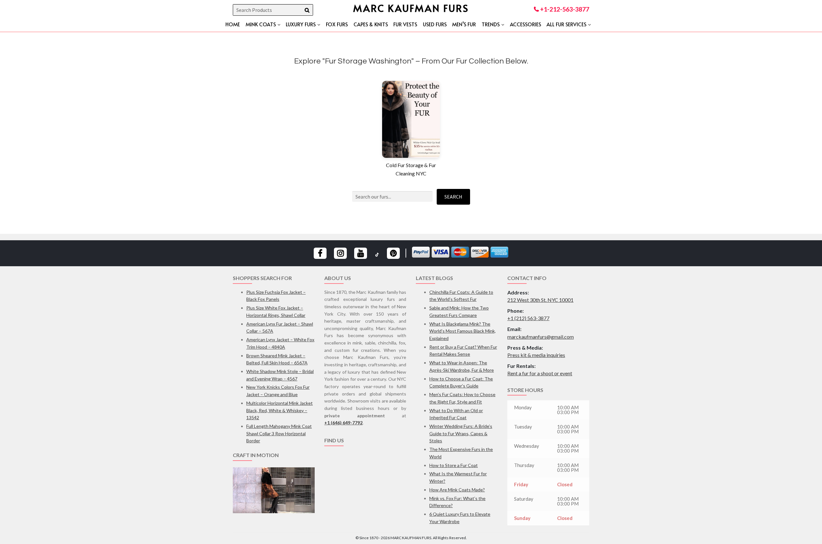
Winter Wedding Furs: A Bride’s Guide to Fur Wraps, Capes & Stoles (460, 433)
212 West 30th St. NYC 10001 (540, 300)
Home (232, 24)
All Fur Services (566, 24)
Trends (491, 24)
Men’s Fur (464, 24)
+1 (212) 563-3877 (528, 318)
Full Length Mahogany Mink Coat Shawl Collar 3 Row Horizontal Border (279, 433)
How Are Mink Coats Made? (457, 489)
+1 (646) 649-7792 (343, 422)
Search (453, 196)
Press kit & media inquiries (536, 355)
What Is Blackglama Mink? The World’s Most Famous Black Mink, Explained (462, 331)
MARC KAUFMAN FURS (411, 7)
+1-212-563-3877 (564, 9)
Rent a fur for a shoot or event (539, 373)
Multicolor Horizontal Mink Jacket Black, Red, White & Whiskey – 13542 (279, 410)
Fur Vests (405, 24)
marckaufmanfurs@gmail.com (540, 337)
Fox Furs (337, 24)
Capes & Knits (371, 24)
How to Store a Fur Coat (453, 465)
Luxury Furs (301, 24)
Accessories (525, 24)
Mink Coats (261, 24)
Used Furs (435, 24)
